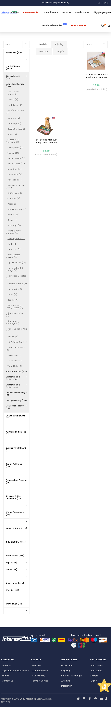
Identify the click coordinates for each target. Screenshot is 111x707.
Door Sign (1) (14, 225)
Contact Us (7, 681)
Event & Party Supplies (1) (13, 232)
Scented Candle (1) (17, 283)
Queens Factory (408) (13, 77)
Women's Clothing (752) (15, 513)
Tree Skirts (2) (15, 361)
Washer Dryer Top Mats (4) (15, 186)
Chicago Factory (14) (16, 400)
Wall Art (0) (14, 214)
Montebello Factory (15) (15, 407)
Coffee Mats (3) (16, 193)
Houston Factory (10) (16, 371)
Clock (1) (12, 220)
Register (107, 12)
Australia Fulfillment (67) (16, 433)
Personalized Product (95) (16, 481)
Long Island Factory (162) (15, 85)
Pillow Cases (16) (16, 164)
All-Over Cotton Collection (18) (13, 497)
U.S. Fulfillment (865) (13, 67)
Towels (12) (13, 153)
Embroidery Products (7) (12, 93)
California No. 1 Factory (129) (13, 378)
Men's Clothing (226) (16, 528)
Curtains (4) (14, 198)
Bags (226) (11, 562)
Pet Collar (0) (15, 249)
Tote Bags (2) (15, 123)
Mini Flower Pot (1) (17, 209)
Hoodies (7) (14, 300)
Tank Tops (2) (15, 105)
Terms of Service (40, 681)
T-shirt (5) (13, 99)
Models (43, 44)
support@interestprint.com (15, 670)
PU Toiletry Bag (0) (17, 342)
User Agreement (40, 670)
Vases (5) (13, 204)
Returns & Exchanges (71, 675)
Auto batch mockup (54, 25)
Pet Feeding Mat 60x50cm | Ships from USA (46, 141)
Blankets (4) (14, 118)
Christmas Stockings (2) (13, 322)
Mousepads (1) (15, 180)
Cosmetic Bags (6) (17, 129)
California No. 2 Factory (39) (13, 386)
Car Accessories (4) (14, 314)
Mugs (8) (12, 134)
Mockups (43, 51)
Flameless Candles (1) (16, 277)
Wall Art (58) (12, 590)
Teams (5, 675)
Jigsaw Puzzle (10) (17, 262)
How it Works (82, 12)
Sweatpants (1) (15, 147)
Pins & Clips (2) (15, 289)
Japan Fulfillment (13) (14, 465)
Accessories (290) (15, 583)
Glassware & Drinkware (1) (13, 141)
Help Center (67, 665)
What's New (77, 25)
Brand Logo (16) (14, 604)
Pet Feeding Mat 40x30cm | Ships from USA (96, 76)
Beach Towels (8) (16, 158)
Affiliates (65, 681)
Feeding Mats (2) (16, 238)
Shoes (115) (11, 569)
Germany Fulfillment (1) (16, 449)
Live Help (6, 665)
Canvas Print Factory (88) (15, 394)
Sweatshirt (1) (15, 355)
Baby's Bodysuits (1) (15, 111)
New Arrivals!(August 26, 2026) (55, 2)
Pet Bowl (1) (14, 244)
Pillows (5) (13, 336)
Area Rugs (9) (15, 169)
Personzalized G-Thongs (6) (15, 269)
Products (14, 12)
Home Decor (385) (15, 555)
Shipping (59, 44)
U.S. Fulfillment (50, 12)
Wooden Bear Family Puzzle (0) (14, 306)
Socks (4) (12, 294)
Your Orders (96, 665)
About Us (36, 665)
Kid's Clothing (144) (16, 542)
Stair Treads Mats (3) (15, 348)
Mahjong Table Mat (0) (16, 330)
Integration (66, 686)
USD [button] (106, 2)
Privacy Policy (38, 675)
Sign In (94, 681)
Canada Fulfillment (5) (15, 417)
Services (66, 12)
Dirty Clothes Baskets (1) (13, 256)
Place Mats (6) (15, 174)
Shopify (60, 51)
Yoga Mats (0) (15, 366)
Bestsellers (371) (14, 52)
